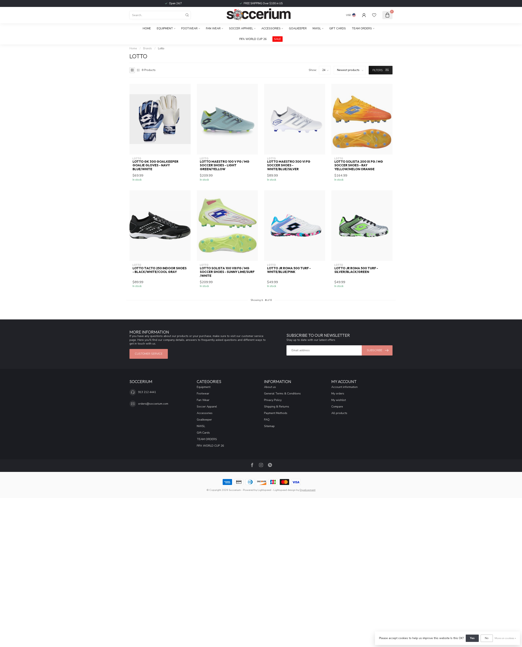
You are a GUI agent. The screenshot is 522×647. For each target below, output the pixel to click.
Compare (337, 407)
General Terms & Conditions (282, 393)
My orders (337, 393)
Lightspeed (264, 490)
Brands (147, 48)
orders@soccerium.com (153, 404)
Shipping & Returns (276, 407)
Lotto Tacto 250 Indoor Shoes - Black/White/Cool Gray (160, 270)
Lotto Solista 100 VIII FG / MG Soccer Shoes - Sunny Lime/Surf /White (227, 272)
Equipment (165, 28)
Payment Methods (275, 413)
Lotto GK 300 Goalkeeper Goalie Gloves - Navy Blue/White (155, 165)
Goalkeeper (298, 28)
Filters (378, 70)
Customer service (149, 354)
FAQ (267, 420)
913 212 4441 (147, 392)
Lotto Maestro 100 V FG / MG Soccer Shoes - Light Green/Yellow (224, 165)
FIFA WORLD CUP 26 (253, 39)
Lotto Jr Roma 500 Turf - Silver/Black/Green (356, 270)
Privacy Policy (273, 400)
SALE (277, 39)
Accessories (271, 28)
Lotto (161, 48)
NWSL (317, 28)
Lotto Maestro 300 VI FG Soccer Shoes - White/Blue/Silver (288, 165)
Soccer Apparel (241, 28)
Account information (344, 387)
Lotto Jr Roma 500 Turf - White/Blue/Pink (289, 270)
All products (339, 413)
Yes (472, 638)
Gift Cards (337, 28)
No (487, 638)
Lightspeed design (284, 490)
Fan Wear (213, 28)
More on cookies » (505, 638)
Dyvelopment (307, 490)
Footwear (189, 28)
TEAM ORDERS (362, 28)
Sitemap (269, 426)
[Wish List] (374, 15)
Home (147, 28)
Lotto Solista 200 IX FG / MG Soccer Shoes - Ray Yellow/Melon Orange (358, 165)
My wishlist (338, 400)
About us (270, 387)
